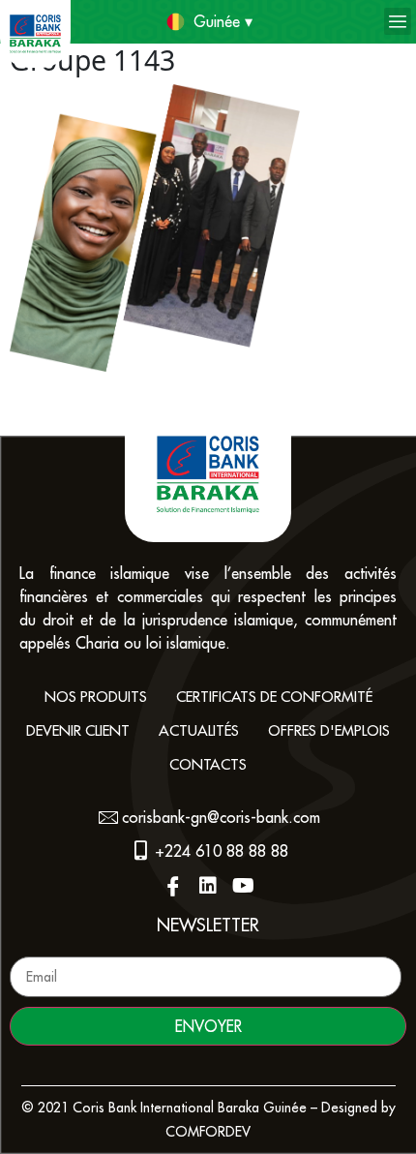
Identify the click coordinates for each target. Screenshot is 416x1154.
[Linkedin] (208, 885)
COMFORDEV (208, 1131)
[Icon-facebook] (173, 885)
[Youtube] (242, 885)
